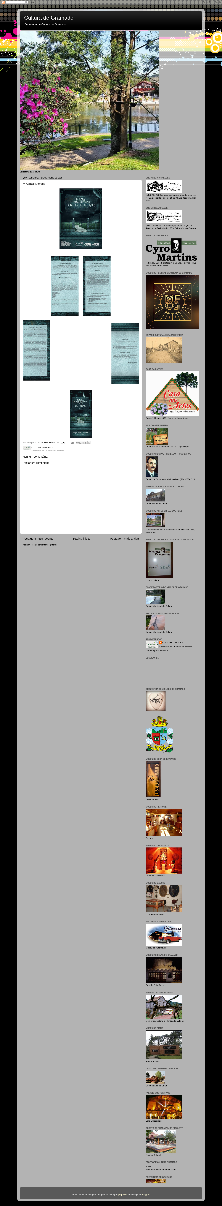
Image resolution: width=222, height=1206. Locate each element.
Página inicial (81, 538)
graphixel (122, 1194)
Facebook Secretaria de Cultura (161, 1169)
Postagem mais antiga (124, 538)
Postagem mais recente (38, 538)
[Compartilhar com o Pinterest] (88, 442)
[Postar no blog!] (80, 442)
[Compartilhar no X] (83, 442)
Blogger (145, 1194)
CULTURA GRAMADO (173, 643)
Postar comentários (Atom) (44, 545)
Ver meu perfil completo (157, 651)
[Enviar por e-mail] (77, 442)
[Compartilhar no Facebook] (86, 442)
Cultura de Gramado (48, 18)
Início (148, 1166)
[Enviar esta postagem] (72, 442)
